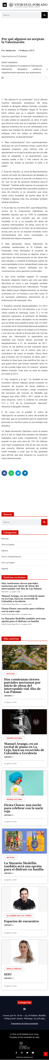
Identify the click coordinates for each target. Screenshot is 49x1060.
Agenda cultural (14, 738)
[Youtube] (33, 1053)
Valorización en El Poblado (14, 56)
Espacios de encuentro (21, 921)
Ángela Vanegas (14, 969)
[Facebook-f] (16, 1053)
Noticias (10, 674)
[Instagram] (22, 1053)
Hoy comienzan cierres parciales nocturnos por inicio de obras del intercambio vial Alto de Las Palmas (22, 586)
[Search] (44, 15)
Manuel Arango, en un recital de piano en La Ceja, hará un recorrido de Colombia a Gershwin (23, 599)
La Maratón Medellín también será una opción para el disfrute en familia (23, 620)
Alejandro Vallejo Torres (19, 916)
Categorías (24, 1002)
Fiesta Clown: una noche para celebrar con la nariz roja (23, 610)
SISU (8, 975)
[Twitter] (27, 1053)
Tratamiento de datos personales (24, 1023)
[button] (5, 5)
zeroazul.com (28, 1057)
